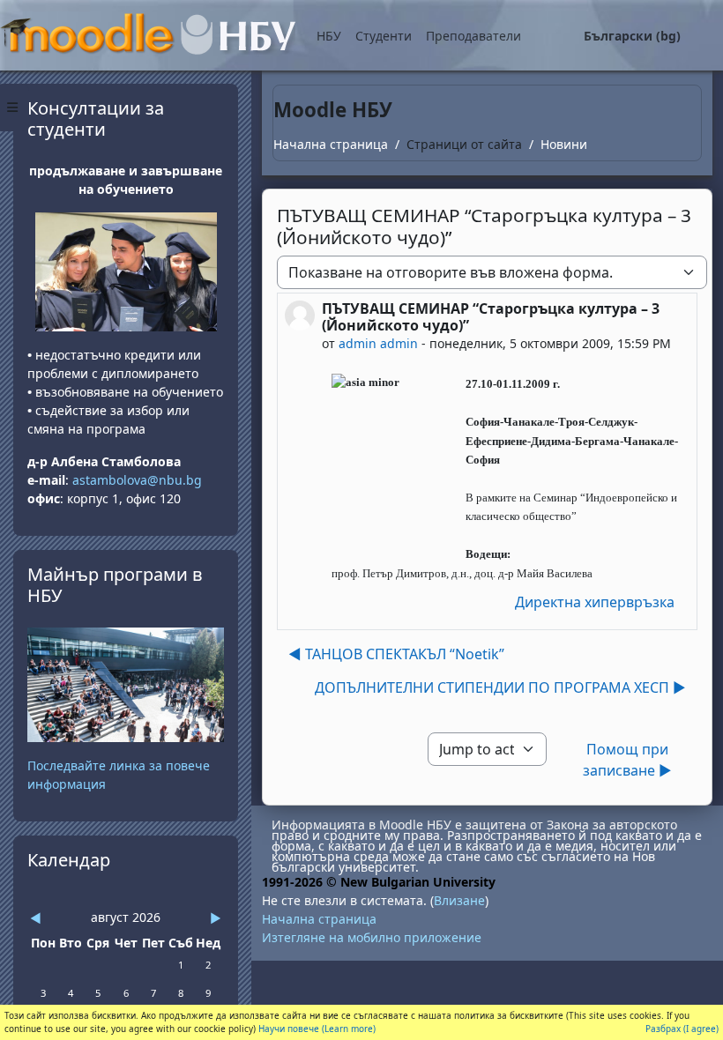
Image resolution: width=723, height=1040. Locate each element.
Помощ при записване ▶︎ (627, 759)
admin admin (378, 343)
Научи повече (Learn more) (317, 1028)
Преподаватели (473, 35)
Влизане (459, 900)
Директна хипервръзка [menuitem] (595, 602)
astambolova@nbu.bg (138, 480)
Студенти (383, 35)
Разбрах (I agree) (682, 1028)
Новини (563, 144)
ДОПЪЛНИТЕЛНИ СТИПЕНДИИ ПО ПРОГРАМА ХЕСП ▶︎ (500, 687)
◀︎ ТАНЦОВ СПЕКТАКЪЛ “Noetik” (396, 654)
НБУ (329, 35)
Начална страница (330, 144)
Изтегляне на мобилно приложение (371, 937)
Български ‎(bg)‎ (632, 35)
